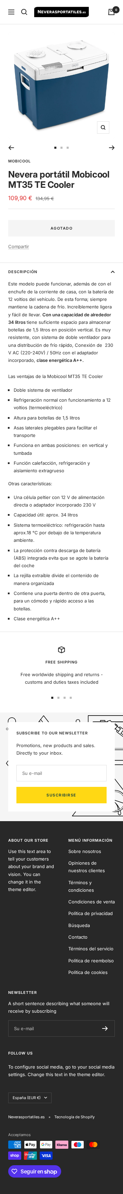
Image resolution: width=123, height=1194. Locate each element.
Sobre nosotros (84, 851)
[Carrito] (111, 12)
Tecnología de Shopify (74, 1116)
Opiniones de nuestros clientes (86, 866)
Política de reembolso (91, 960)
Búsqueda (79, 925)
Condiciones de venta (91, 901)
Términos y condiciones (81, 886)
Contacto (77, 937)
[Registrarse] (105, 1028)
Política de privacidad (90, 913)
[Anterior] (11, 147)
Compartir (18, 246)
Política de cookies (88, 972)
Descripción (22, 271)
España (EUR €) (27, 1097)
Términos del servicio (90, 948)
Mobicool (19, 161)
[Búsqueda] (24, 12)
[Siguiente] (112, 147)
